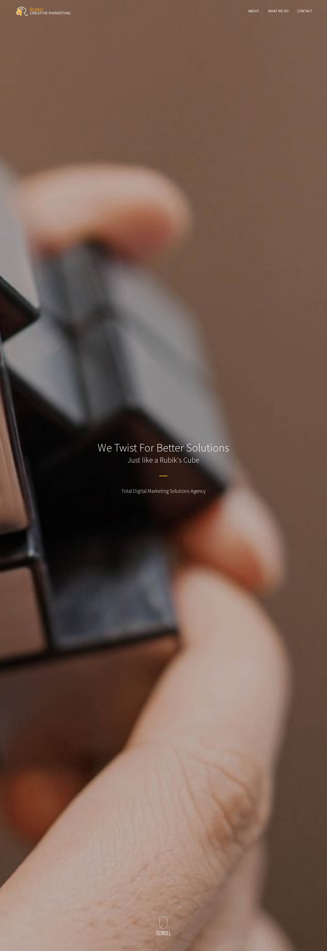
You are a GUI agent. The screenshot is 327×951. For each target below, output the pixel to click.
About (253, 11)
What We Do (278, 11)
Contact (305, 11)
